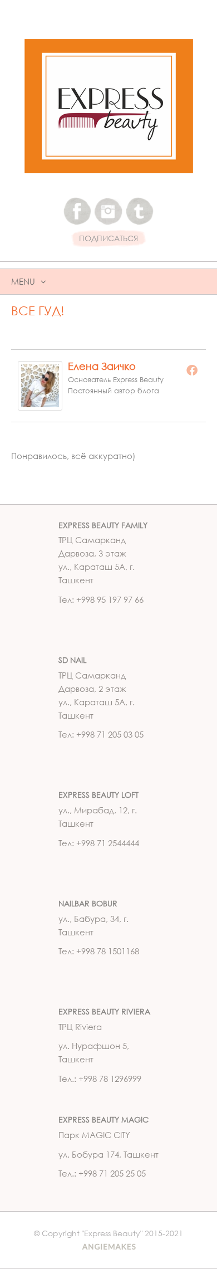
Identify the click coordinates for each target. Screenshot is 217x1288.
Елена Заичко (102, 366)
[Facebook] (192, 370)
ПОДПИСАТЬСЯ (108, 238)
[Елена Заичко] (40, 385)
